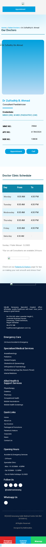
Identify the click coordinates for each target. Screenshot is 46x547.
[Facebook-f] (11, 485)
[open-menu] (39, 9)
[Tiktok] (15, 485)
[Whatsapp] (6, 503)
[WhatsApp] (38, 539)
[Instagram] (20, 485)
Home (4, 28)
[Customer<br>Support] (23, 539)
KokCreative (27, 528)
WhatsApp (38, 541)
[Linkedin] (6, 485)
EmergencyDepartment (8, 542)
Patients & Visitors (23, 267)
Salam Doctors (14, 28)
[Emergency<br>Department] (8, 539)
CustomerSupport (23, 542)
